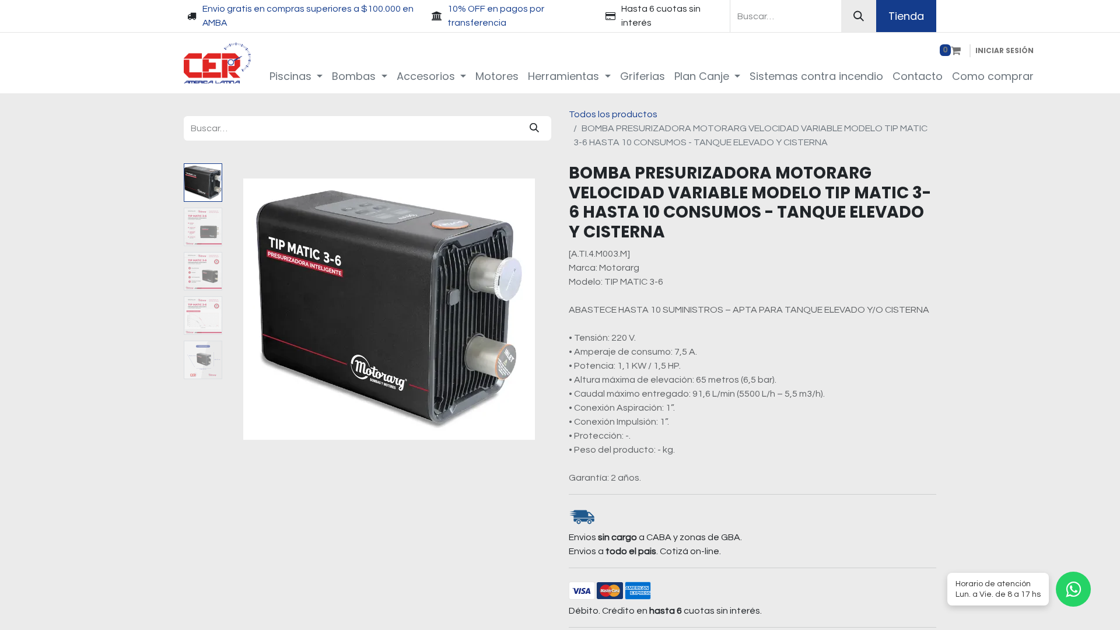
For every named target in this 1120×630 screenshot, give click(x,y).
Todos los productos (613, 114)
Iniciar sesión (1004, 50)
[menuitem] (296, 76)
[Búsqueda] (858, 16)
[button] (251, 309)
